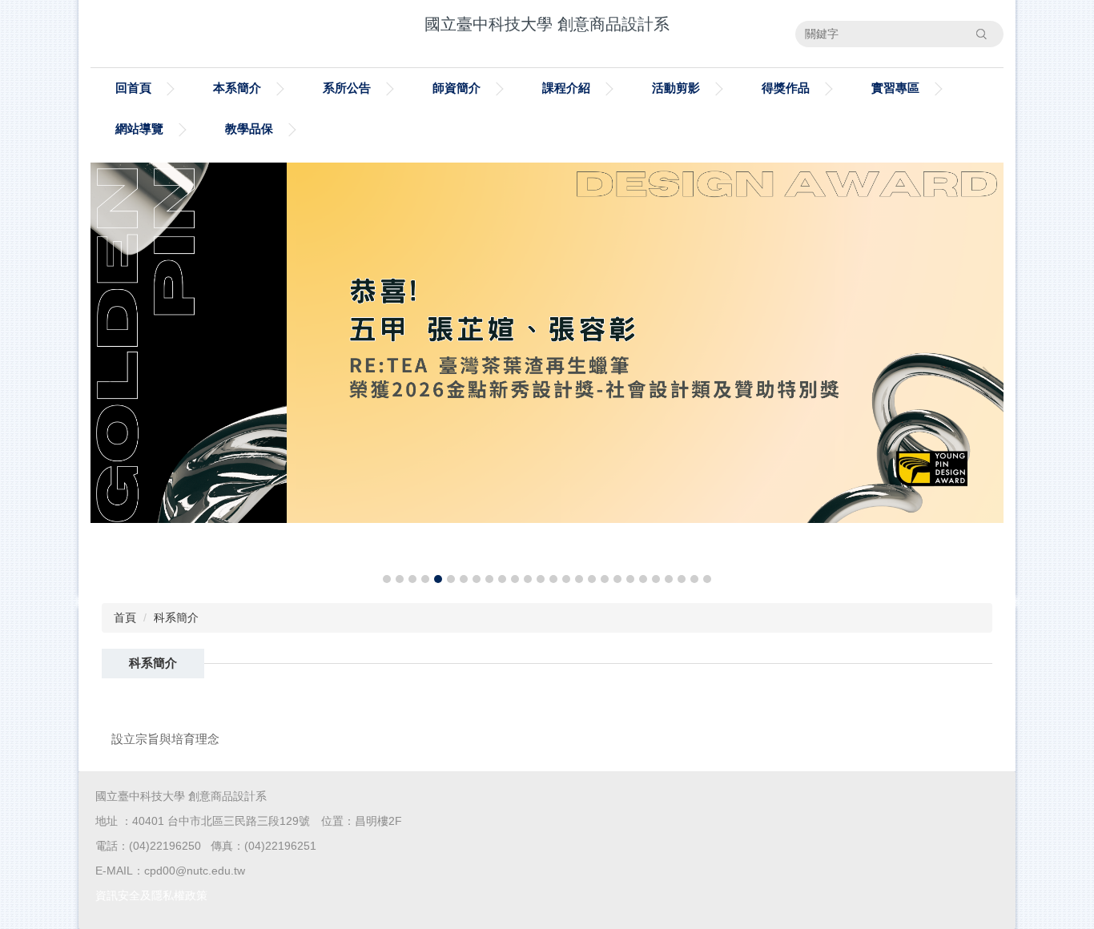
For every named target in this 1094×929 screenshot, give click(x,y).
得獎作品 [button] (786, 88)
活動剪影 (676, 88)
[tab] (386, 579)
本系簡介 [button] (237, 88)
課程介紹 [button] (566, 88)
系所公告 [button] (347, 88)
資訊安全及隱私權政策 (151, 895)
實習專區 (895, 88)
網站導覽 (139, 128)
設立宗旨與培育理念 (165, 739)
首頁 (125, 617)
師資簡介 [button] (456, 88)
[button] (110, 375)
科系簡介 (176, 617)
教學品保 (249, 128)
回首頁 (133, 88)
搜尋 (981, 33)
